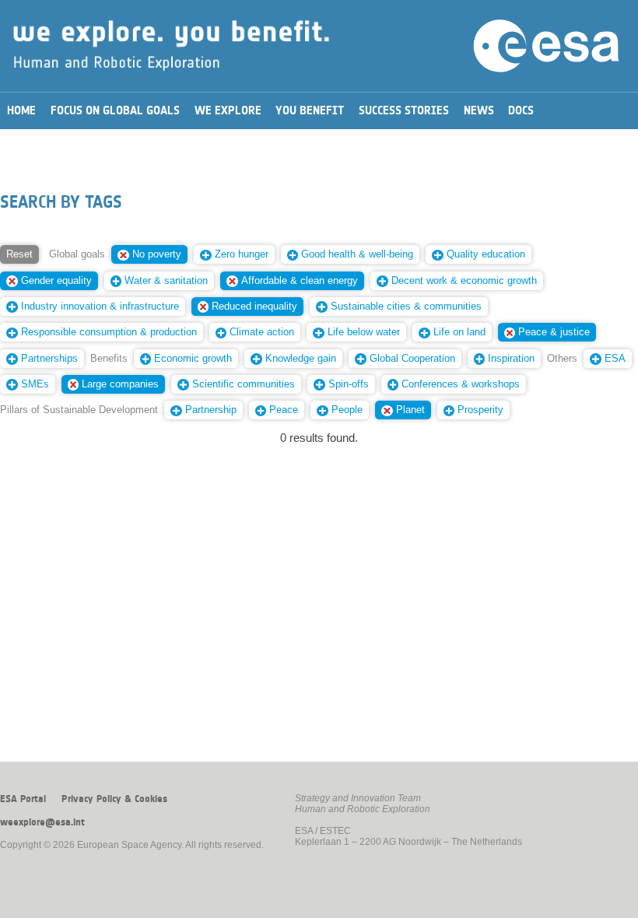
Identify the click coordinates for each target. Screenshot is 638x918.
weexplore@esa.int (42, 822)
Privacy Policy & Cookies (114, 799)
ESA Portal (23, 799)
